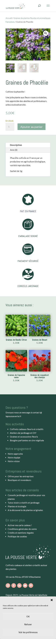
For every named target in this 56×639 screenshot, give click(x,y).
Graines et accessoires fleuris (24, 436)
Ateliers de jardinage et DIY (23, 433)
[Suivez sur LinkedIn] (19, 585)
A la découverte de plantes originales (25, 510)
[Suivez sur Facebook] (13, 585)
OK (28, 616)
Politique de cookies (17, 536)
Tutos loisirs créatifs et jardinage (23, 502)
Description (16, 145)
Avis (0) (13, 150)
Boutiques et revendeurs (19, 480)
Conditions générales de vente (22, 529)
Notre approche (15, 453)
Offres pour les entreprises (21, 476)
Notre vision (14, 461)
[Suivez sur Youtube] (25, 585)
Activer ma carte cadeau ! (20, 525)
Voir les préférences (28, 632)
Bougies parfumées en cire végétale (27, 440)
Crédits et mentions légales (21, 532)
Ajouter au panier (31, 126)
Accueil (9, 18)
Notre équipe (14, 457)
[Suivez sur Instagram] (8, 585)
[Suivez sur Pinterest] (31, 585)
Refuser (28, 624)
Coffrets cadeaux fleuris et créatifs (26, 429)
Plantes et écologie (17, 506)
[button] (51, 600)
